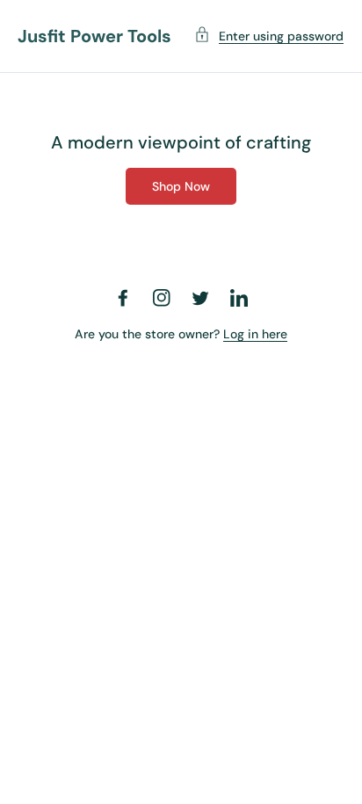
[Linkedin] (239, 298)
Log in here (255, 334)
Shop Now (181, 186)
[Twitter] (200, 298)
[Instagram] (161, 298)
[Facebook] (123, 298)
